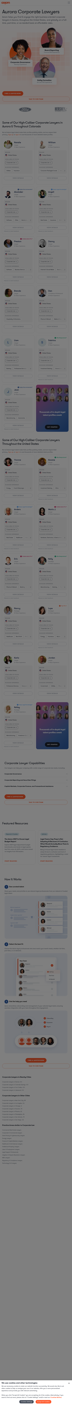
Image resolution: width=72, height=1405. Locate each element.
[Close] (69, 1383)
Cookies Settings (26, 1402)
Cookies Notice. (56, 1397)
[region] (36, 1392)
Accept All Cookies (43, 1402)
